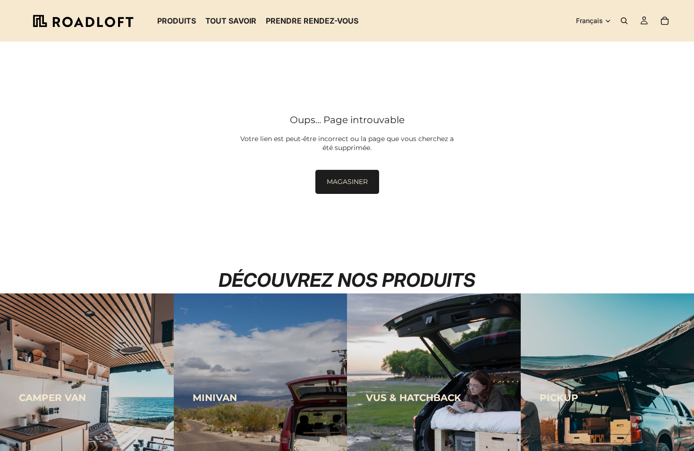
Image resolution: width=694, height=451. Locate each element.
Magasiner (347, 181)
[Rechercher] (624, 20)
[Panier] (664, 20)
